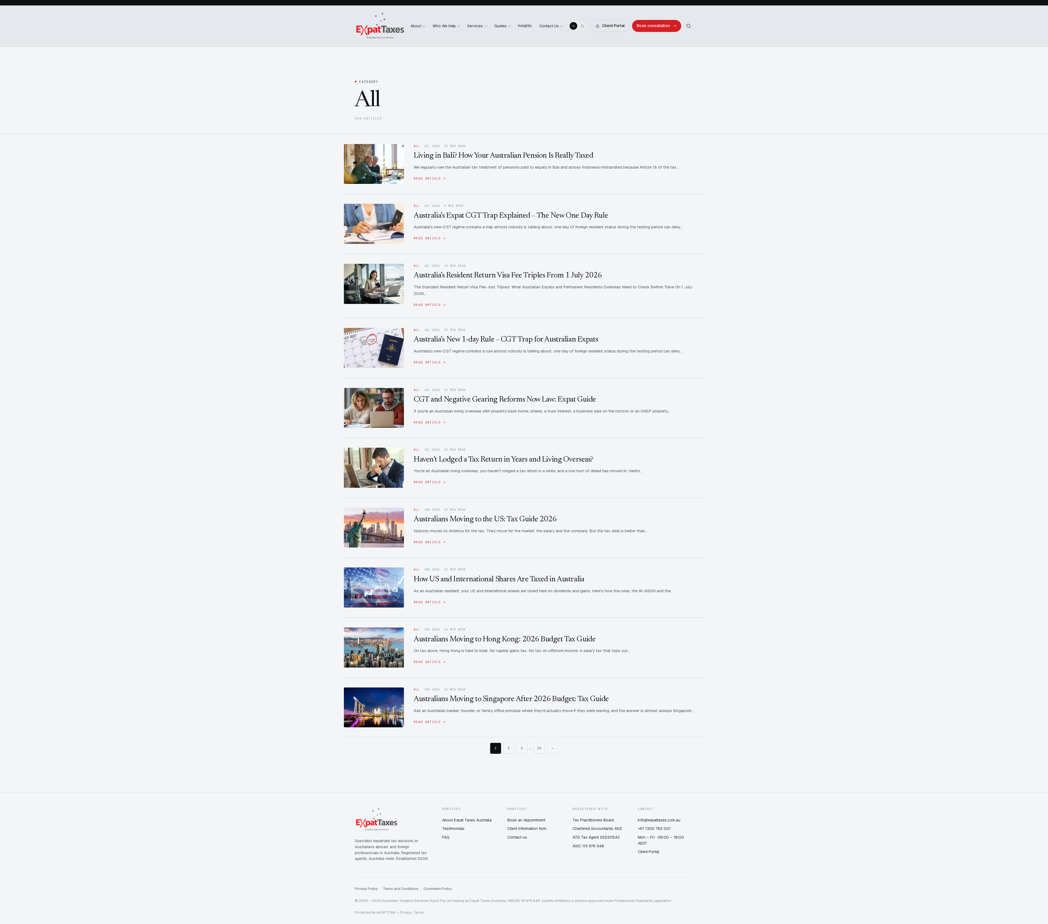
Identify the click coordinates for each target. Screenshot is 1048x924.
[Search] (688, 26)
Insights (525, 25)
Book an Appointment (526, 820)
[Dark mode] (582, 26)
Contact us (517, 837)
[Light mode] (573, 26)
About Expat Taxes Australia (467, 820)
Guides (500, 25)
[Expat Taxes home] (380, 26)
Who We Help (444, 25)
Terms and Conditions (400, 888)
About (415, 25)
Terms (419, 912)
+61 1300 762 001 (654, 828)
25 (539, 748)
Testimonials (453, 828)
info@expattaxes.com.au (659, 820)
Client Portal (613, 25)
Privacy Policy (366, 888)
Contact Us (549, 25)
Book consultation (653, 25)
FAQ (445, 837)
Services (475, 25)
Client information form (526, 828)
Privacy (406, 912)
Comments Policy (438, 888)
